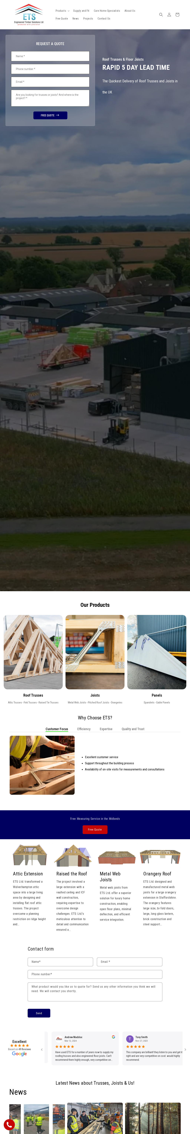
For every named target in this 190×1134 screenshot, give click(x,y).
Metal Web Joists (110, 876)
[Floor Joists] (95, 652)
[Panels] (156, 652)
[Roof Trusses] (33, 652)
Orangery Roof (157, 874)
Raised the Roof (71, 874)
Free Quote (95, 829)
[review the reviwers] (56, 1037)
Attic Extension (28, 874)
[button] (62, 11)
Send (39, 1013)
